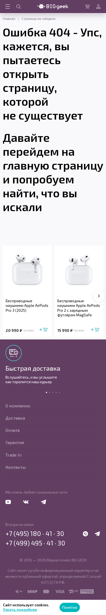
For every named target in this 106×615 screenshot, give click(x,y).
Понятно (69, 607)
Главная (9, 18)
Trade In (13, 454)
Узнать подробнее (20, 609)
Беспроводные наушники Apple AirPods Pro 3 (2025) (27, 305)
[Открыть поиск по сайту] (18, 6)
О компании (17, 405)
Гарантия (14, 442)
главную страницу (53, 165)
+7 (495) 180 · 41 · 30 (34, 533)
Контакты (15, 467)
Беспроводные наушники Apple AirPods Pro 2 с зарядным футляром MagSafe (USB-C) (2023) (78, 307)
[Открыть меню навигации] (7, 6)
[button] (99, 296)
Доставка (15, 417)
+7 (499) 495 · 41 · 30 (35, 543)
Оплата (12, 430)
